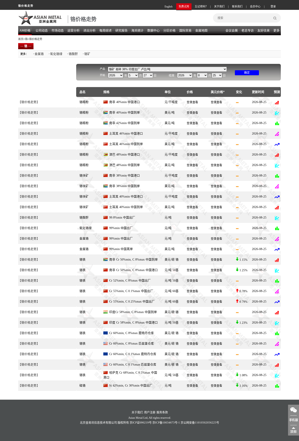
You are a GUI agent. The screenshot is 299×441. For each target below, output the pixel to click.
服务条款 (162, 412)
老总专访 (247, 30)
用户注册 (149, 412)
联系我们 (237, 6)
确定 (247, 72)
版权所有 (123, 422)
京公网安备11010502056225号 (200, 422)
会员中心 (255, 6)
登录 (273, 6)
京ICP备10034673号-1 (166, 422)
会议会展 (231, 30)
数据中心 (153, 30)
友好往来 (263, 30)
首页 (20, 39)
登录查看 (192, 102)
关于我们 (219, 6)
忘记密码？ (201, 6)
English (168, 6)
